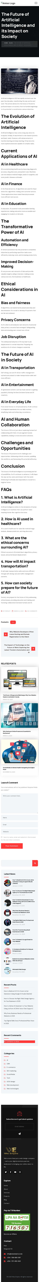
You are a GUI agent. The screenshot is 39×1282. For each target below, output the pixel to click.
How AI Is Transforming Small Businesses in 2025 (21, 930)
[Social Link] (6, 1172)
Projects (6, 1196)
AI (7, 1060)
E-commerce (11, 1067)
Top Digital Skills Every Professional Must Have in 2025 (23, 921)
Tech (13, 622)
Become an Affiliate (10, 1234)
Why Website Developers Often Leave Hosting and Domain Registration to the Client (22, 634)
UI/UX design (11, 1082)
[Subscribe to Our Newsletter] (19, 1133)
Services (7, 1193)
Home (6, 43)
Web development (13, 1085)
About (6, 1189)
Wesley (7, 611)
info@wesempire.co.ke (14, 1254)
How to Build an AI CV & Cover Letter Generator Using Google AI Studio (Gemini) (23, 881)
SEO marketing (11, 1071)
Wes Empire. (16, 1277)
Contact (6, 1203)
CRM (8, 1064)
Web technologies (13, 1089)
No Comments (32, 611)
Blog (11, 43)
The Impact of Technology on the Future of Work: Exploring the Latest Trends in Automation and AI (17, 648)
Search (35, 863)
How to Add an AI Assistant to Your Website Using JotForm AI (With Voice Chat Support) (23, 901)
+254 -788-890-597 (14, 1258)
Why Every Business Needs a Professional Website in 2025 (21, 911)
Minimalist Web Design (19, 969)
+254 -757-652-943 (14, 1261)
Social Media (11, 1074)
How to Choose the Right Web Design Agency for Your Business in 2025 (23, 891)
